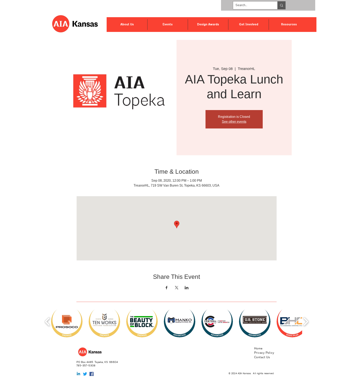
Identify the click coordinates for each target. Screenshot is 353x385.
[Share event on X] (177, 287)
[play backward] (47, 321)
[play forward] (305, 321)
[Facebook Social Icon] (91, 374)
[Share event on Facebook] (167, 287)
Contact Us (262, 357)
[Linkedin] (78, 374)
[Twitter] (85, 374)
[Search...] (281, 5)
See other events (234, 121)
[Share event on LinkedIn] (187, 287)
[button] (127, 24)
